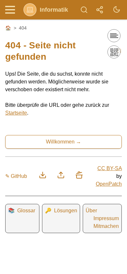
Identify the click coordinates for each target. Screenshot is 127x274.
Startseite (16, 113)
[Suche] (84, 10)
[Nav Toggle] (11, 9)
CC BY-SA (109, 168)
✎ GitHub (16, 176)
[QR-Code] (113, 51)
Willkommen (60, 141)
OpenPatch (109, 184)
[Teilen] (99, 9)
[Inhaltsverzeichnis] (113, 35)
